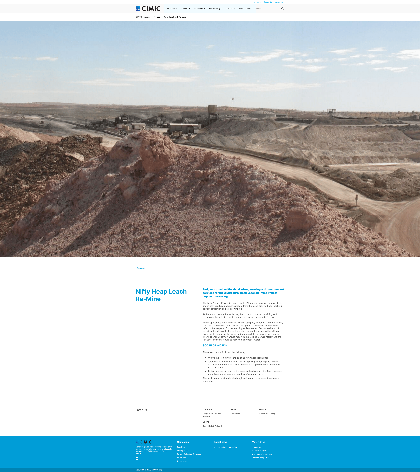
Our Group (170, 8)
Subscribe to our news (273, 2)
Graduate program (259, 450)
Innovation (198, 8)
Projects (184, 8)
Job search (256, 447)
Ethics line (181, 457)
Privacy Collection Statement (189, 454)
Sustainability (214, 8)
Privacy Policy (183, 450)
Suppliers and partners (261, 457)
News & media (245, 8)
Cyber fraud (182, 461)
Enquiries (181, 447)
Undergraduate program (262, 454)
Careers (230, 8)
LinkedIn (257, 2)
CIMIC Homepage (143, 17)
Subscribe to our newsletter (225, 447)
